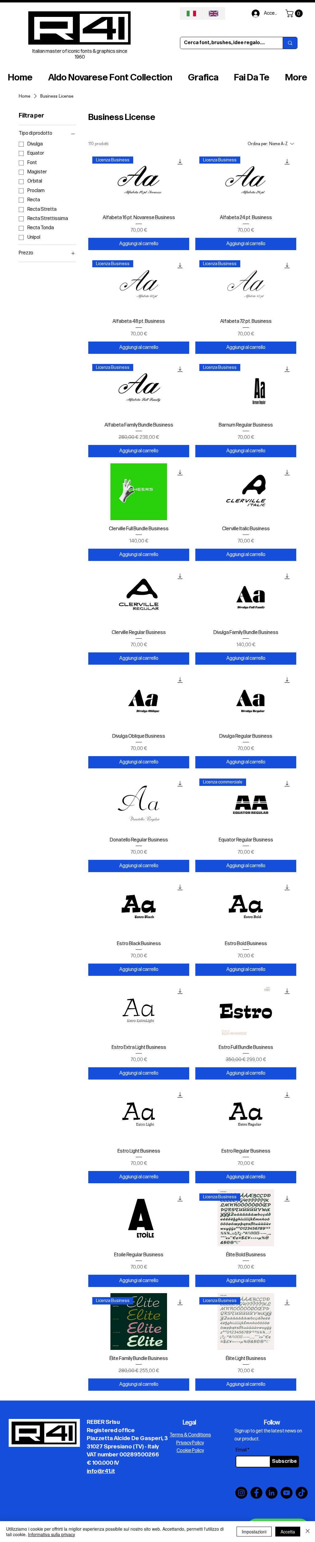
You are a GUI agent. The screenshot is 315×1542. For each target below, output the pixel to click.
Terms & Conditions (190, 1435)
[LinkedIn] (271, 1493)
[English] (213, 13)
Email (241, 1450)
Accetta (288, 1531)
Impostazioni (254, 1531)
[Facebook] (256, 1493)
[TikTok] (302, 1493)
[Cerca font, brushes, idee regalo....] (290, 43)
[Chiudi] (307, 1531)
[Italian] (191, 13)
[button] (295, 13)
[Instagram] (241, 1493)
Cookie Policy (190, 1451)
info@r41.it (101, 1471)
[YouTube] (287, 1493)
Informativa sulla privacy (51, 1534)
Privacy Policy (190, 1443)
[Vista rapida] (138, 491)
